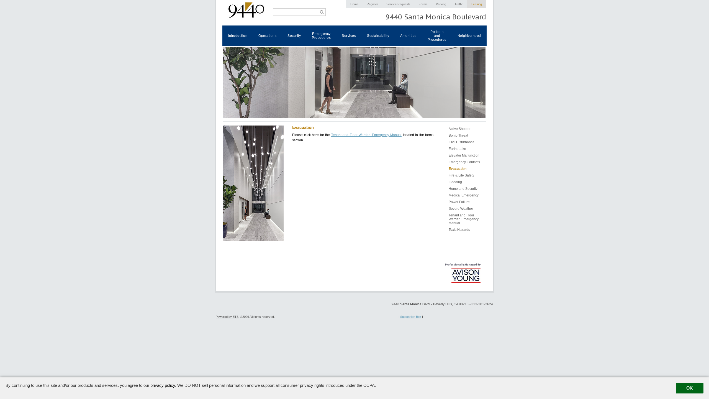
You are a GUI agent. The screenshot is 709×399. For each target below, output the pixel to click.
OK (689, 388)
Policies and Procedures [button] (437, 36)
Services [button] (349, 36)
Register (372, 4)
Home (354, 4)
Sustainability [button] (378, 36)
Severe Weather (461, 209)
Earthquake (457, 149)
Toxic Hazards (459, 230)
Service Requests (398, 4)
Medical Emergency (464, 195)
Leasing (476, 4)
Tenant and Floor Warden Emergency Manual (366, 135)
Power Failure (459, 202)
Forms (423, 4)
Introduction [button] (237, 36)
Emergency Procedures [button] (321, 36)
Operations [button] (267, 36)
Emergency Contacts (464, 162)
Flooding (455, 182)
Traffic (458, 4)
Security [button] (294, 36)
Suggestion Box (410, 316)
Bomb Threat (458, 135)
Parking (441, 4)
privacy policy (162, 385)
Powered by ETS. (227, 316)
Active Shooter (460, 129)
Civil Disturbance (461, 142)
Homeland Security (463, 189)
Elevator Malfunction (464, 155)
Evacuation (457, 169)
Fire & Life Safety (461, 175)
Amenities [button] (408, 36)
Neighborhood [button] (469, 36)
